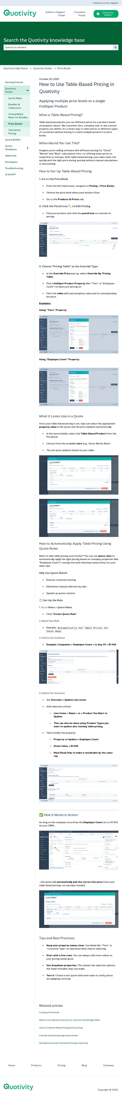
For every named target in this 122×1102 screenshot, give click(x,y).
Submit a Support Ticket (55, 14)
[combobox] (58, 47)
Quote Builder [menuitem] (13, 139)
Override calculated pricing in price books (58, 1035)
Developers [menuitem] (11, 162)
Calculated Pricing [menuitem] (14, 131)
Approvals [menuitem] (10, 155)
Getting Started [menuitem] (14, 82)
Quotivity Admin (108, 14)
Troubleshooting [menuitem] (14, 168)
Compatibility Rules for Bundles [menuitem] (18, 116)
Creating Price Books (49, 1012)
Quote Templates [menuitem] (11, 147)
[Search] (115, 47)
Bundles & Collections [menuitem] (14, 106)
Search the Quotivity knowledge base (44, 40)
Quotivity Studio (42, 68)
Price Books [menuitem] (15, 123)
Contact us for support (105, 2)
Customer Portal (79, 14)
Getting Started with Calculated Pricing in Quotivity (63, 1043)
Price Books (64, 68)
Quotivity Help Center (16, 68)
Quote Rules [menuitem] (15, 98)
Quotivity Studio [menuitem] (10, 90)
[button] (27, 89)
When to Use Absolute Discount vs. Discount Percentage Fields (69, 1020)
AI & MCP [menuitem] (10, 174)
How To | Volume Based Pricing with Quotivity (61, 1027)
